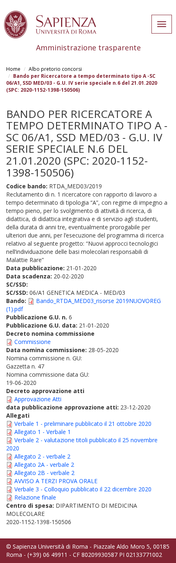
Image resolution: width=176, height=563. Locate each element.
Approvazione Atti (37, 399)
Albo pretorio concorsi (55, 69)
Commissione (32, 342)
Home (13, 69)
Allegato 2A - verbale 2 (44, 464)
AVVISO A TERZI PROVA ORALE (55, 481)
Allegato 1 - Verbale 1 (42, 432)
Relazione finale (35, 497)
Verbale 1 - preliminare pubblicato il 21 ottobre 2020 (82, 423)
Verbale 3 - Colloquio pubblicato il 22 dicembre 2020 (82, 489)
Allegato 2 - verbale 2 (42, 456)
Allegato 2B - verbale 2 (44, 473)
